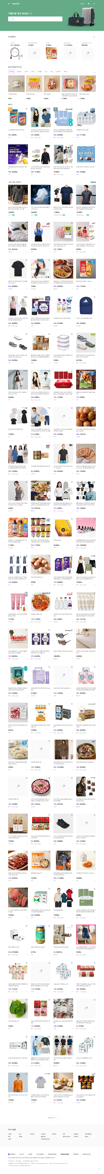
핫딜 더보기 (51, 1118)
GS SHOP (58, 71)
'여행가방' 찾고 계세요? (18, 13)
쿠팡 (51, 71)
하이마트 (54, 1134)
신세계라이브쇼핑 (45, 1139)
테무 (64, 1134)
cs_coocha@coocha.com (41, 1163)
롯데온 (65, 71)
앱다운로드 (13, 1154)
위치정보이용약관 (52, 1154)
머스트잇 (32, 1134)
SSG (46, 71)
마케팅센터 (75, 1154)
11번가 (26, 71)
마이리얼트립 (88, 1134)
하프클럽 (39, 71)
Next (96, 50)
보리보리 (76, 1136)
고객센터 (30, 1154)
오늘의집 (19, 71)
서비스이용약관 (40, 1154)
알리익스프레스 (66, 1136)
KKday (86, 1136)
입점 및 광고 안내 (87, 1154)
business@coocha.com (61, 1163)
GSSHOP (43, 1134)
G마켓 (32, 71)
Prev (8, 50)
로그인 (82, 4)
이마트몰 (11, 71)
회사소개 (22, 1154)
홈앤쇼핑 (43, 1136)
